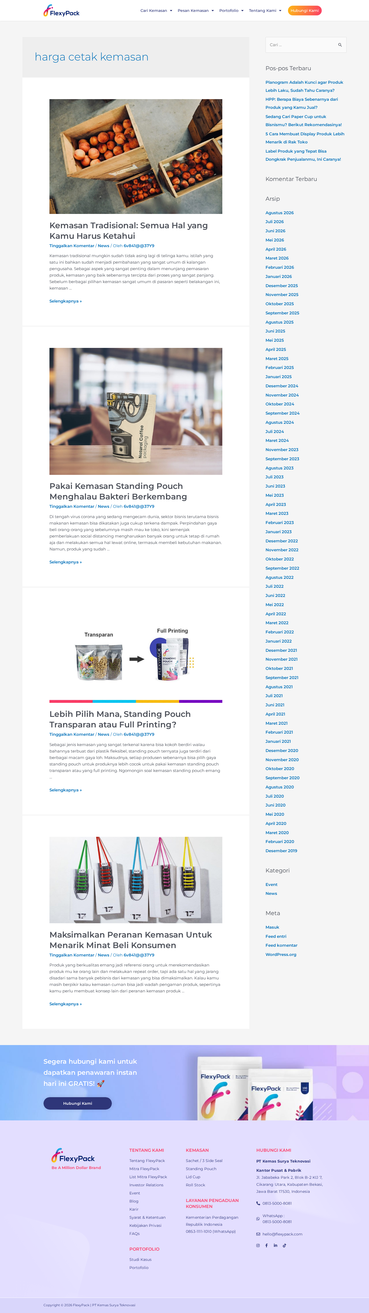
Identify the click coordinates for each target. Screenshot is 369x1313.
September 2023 (282, 458)
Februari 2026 (280, 267)
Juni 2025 (275, 331)
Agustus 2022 (280, 577)
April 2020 (276, 823)
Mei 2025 (275, 340)
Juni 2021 (275, 704)
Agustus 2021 (279, 686)
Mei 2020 (275, 814)
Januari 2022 (279, 641)
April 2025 (276, 349)
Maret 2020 (277, 832)
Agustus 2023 (280, 468)
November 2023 (282, 449)
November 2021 (282, 659)
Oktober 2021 (279, 668)
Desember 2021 (281, 650)
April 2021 (275, 714)
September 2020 (283, 777)
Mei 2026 (275, 240)
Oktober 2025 (280, 303)
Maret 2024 (277, 440)
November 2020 (282, 759)
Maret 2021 (277, 723)
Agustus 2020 (280, 787)
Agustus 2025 (280, 322)
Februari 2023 (280, 522)
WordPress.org (281, 954)
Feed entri (276, 936)
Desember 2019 (281, 850)
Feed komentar (281, 945)
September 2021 (282, 677)
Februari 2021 (279, 732)
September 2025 (282, 312)
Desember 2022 (282, 540)
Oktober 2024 (280, 404)
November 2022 (282, 549)
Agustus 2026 (280, 212)
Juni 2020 (276, 805)
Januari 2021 (278, 741)
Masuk (272, 927)
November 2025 (282, 294)
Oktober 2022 (280, 559)
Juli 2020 (275, 796)
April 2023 (276, 504)
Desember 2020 (282, 750)
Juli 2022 (275, 586)
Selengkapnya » (65, 301)
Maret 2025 (277, 358)
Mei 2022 (275, 604)
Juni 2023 (275, 486)
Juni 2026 (275, 230)
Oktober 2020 (280, 768)
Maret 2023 (277, 513)
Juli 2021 (274, 695)
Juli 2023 (275, 476)
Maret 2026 (277, 258)
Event (271, 884)
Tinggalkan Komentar (71, 245)
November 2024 (282, 395)
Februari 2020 (280, 841)
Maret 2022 (277, 622)
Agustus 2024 (280, 422)
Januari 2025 (279, 376)
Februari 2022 (280, 631)
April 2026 (276, 249)
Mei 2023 (275, 495)
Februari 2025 (280, 367)
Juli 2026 (275, 221)
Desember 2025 (282, 285)
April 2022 (276, 613)
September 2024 (283, 413)
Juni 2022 (275, 595)
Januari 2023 (279, 531)
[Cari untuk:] (306, 44)
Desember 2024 (282, 385)
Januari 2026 (279, 276)
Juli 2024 (275, 431)
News (103, 245)
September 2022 (282, 568)
